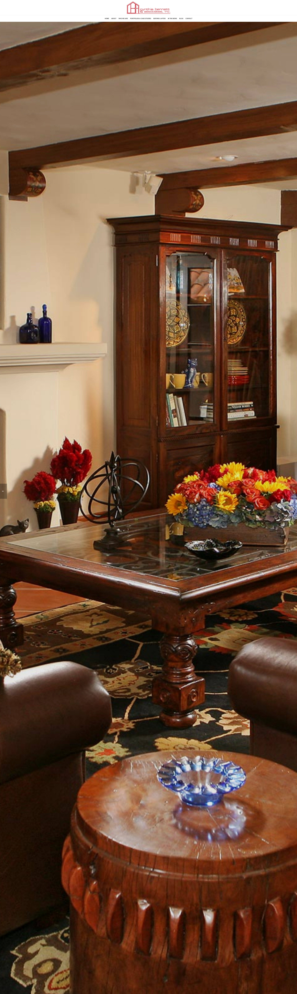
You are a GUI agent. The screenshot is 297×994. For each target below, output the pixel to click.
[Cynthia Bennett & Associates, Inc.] (148, 7)
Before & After (159, 18)
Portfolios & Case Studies (140, 18)
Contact (189, 18)
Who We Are (123, 18)
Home (107, 18)
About (113, 18)
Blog (181, 18)
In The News (172, 18)
